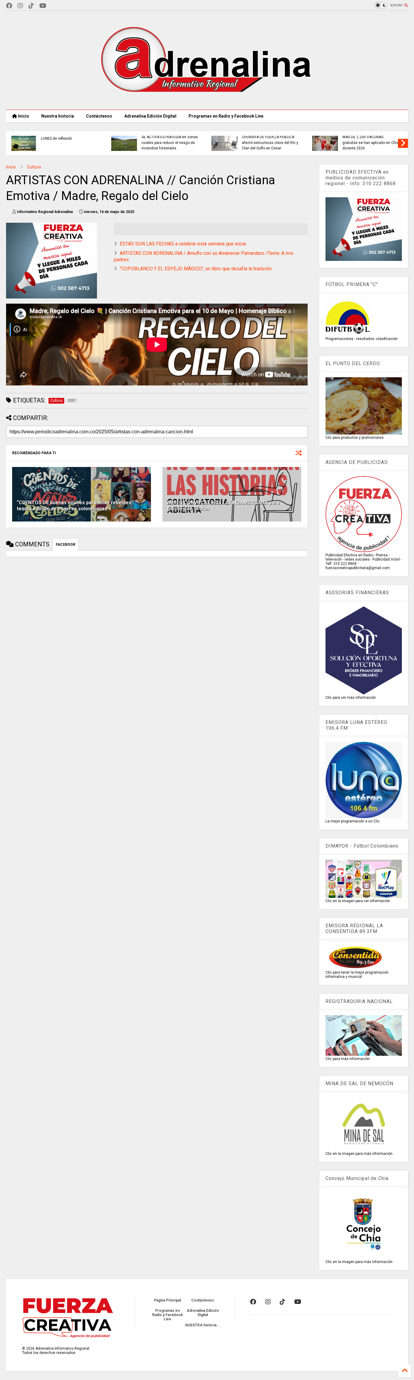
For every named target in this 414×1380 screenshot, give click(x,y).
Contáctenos (99, 116)
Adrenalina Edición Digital (150, 116)
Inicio (23, 116)
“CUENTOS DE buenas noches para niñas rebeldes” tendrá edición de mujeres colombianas (75, 506)
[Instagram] (20, 6)
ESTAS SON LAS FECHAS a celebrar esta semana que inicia (183, 244)
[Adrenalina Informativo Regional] (207, 102)
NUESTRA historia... (202, 1325)
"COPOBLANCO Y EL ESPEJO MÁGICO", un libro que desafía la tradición (196, 269)
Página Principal (167, 1300)
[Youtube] (42, 6)
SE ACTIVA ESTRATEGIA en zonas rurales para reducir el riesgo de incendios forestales (170, 142)
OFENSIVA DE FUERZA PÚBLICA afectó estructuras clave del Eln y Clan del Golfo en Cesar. (270, 142)
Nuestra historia (57, 116)
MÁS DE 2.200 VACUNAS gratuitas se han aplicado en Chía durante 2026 (370, 142)
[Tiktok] (31, 6)
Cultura (34, 167)
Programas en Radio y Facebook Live (226, 116)
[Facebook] (9, 6)
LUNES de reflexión (56, 138)
